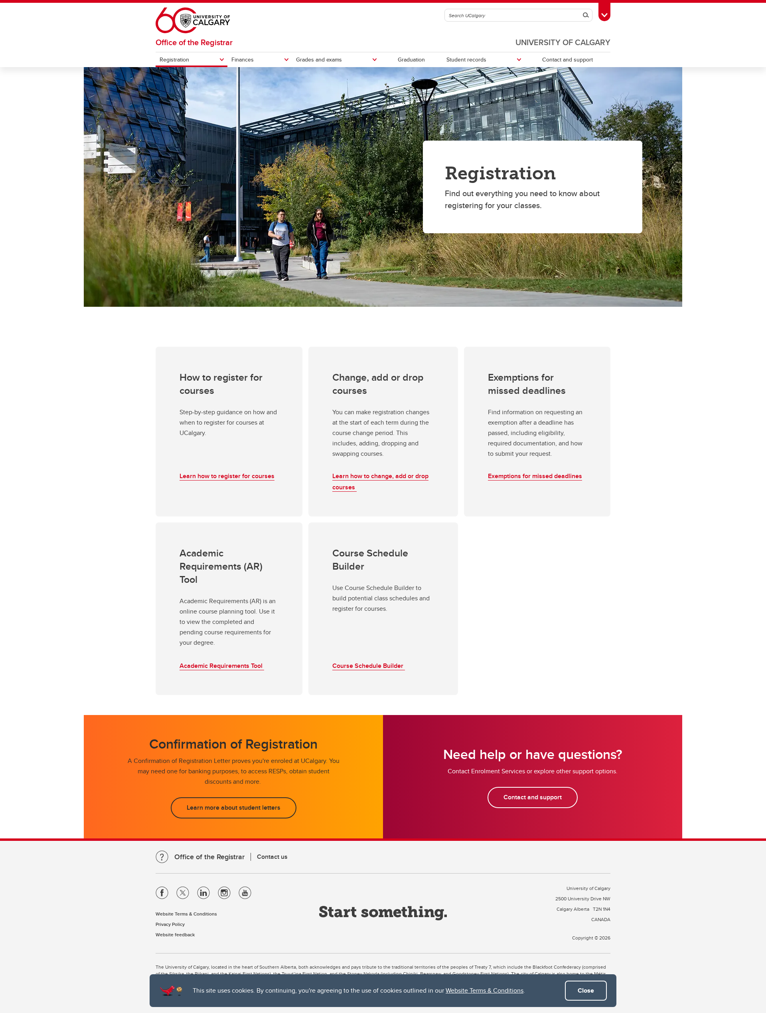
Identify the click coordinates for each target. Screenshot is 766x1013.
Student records (466, 60)
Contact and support (567, 60)
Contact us (272, 856)
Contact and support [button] (532, 797)
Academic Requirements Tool (222, 665)
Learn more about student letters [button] (233, 807)
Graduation (411, 60)
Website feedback (175, 934)
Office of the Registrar (194, 42)
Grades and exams (319, 60)
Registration (174, 60)
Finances (242, 60)
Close (586, 990)
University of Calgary (562, 42)
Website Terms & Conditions (484, 990)
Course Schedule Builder (368, 665)
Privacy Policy (170, 924)
